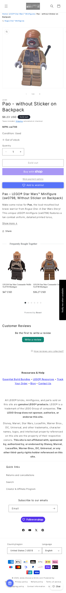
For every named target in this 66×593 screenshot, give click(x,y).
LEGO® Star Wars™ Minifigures (22, 14)
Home (4, 14)
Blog (33, 383)
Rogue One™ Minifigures (14, 21)
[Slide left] (26, 94)
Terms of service (53, 582)
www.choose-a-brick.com (31, 578)
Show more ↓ (9, 223)
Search (10, 482)
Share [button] (8, 231)
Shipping (19, 121)
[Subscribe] (54, 508)
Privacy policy (21, 582)
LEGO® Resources (43, 379)
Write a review (33, 339)
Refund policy (37, 582)
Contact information (36, 586)
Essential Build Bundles (16, 379)
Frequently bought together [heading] (23, 243)
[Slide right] (39, 94)
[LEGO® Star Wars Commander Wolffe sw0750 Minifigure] (18, 266)
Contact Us (44, 383)
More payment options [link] (33, 179)
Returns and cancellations (20, 475)
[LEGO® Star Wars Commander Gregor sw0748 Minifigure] (48, 266)
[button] (6, 6)
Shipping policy (17, 586)
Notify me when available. (62, 299)
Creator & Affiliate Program (20, 489)
